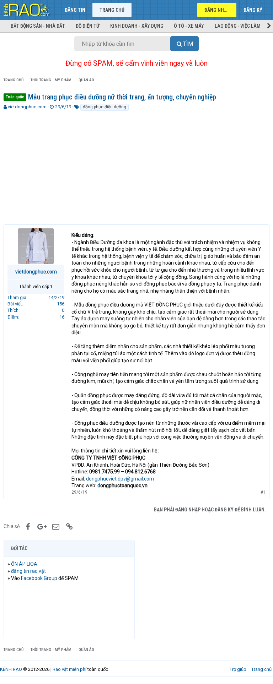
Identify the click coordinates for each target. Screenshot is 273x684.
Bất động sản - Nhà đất (38, 26)
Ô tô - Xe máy (189, 26)
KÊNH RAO (11, 669)
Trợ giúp (238, 669)
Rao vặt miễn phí (69, 669)
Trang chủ (112, 10)
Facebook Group (39, 578)
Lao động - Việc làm (238, 26)
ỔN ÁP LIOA (24, 564)
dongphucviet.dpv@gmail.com (120, 479)
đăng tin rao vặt (28, 571)
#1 (263, 492)
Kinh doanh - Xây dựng (136, 26)
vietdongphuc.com (27, 106)
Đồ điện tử (88, 26)
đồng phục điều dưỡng (104, 106)
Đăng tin (75, 10)
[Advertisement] (136, 165)
